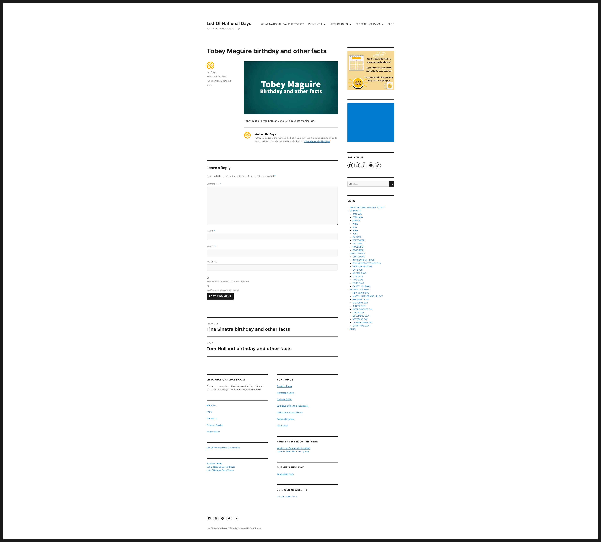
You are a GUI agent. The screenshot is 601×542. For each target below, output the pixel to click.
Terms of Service (215, 425)
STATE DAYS (359, 256)
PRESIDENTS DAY (361, 299)
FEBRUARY (358, 217)
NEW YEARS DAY (361, 293)
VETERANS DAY (360, 319)
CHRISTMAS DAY (361, 325)
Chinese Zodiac (284, 399)
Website (212, 261)
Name (211, 231)
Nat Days (211, 72)
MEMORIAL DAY (360, 302)
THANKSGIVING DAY (363, 322)
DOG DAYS (358, 276)
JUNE (355, 230)
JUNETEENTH (359, 306)
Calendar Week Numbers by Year (293, 451)
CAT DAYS (357, 270)
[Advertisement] (371, 122)
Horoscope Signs (285, 392)
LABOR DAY (358, 312)
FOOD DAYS (358, 283)
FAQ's (209, 412)
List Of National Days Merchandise (223, 447)
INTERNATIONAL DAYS (364, 260)
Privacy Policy (213, 431)
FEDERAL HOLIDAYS (368, 24)
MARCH (356, 220)
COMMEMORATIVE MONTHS (367, 263)
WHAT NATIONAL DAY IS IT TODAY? (282, 24)
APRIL (355, 224)
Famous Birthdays (285, 419)
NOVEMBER (358, 247)
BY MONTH (315, 24)
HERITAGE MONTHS (362, 266)
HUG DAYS (358, 279)
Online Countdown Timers (290, 412)
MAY (355, 227)
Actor (209, 85)
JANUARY (357, 214)
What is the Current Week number (293, 448)
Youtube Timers (214, 463)
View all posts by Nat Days (317, 141)
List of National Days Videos (220, 470)
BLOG (391, 24)
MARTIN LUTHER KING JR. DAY (368, 296)
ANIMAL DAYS (359, 273)
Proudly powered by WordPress (245, 528)
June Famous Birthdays (219, 81)
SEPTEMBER (359, 240)
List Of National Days (229, 23)
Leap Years (282, 425)
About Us (211, 405)
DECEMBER (358, 250)
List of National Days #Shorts (221, 467)
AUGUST (357, 237)
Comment (214, 183)
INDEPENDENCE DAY (363, 309)
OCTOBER (357, 243)
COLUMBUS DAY (361, 316)
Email (211, 246)
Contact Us (212, 418)
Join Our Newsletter (287, 496)
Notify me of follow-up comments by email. (229, 281)
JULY (355, 233)
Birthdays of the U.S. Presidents (292, 406)
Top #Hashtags (284, 386)
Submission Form (285, 474)
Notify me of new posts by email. (223, 290)
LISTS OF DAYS (339, 24)
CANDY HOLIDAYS (361, 286)
